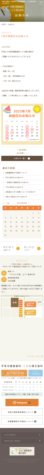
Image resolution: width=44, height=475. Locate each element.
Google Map (33, 356)
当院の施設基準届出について (20, 412)
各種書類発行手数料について (16, 173)
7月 (8, 203)
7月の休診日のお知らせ (14, 187)
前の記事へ (23, 150)
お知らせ (11, 24)
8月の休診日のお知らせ (14, 177)
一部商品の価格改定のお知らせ (17, 182)
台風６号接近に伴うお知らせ (16, 197)
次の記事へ (21, 153)
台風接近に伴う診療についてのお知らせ (20, 192)
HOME (3, 24)
